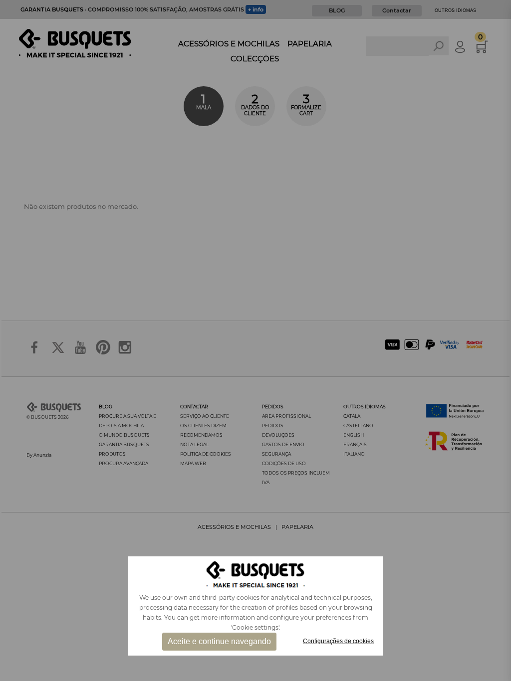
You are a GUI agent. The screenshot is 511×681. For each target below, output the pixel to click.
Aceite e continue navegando (219, 641)
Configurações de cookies (338, 641)
